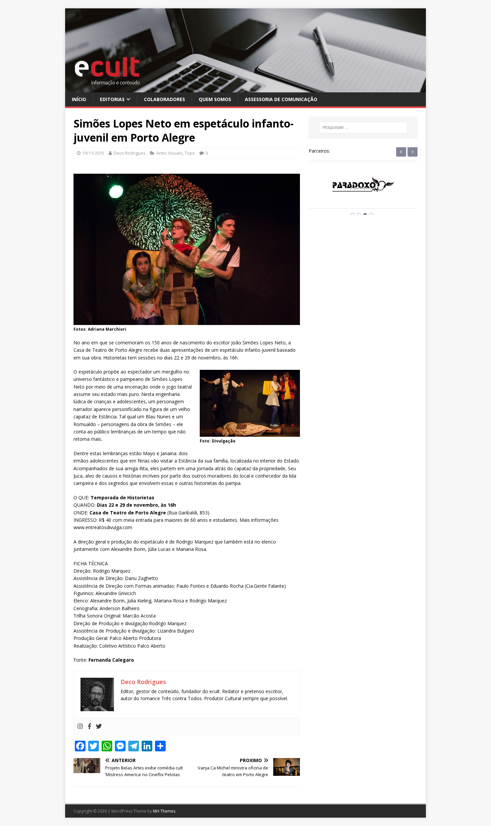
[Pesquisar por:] (363, 127)
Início (79, 99)
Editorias (112, 99)
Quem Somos (215, 99)
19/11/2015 (93, 153)
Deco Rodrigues (130, 153)
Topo (190, 153)
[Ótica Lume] (363, 191)
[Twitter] (99, 726)
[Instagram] (80, 726)
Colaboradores (164, 99)
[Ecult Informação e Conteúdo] (245, 88)
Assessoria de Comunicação (281, 99)
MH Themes (164, 811)
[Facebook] (90, 726)
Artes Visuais (169, 153)
